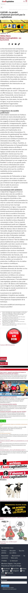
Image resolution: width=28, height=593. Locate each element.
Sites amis (14, 558)
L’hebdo (4, 561)
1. (0, 312)
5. (0, 321)
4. (0, 319)
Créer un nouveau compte (8, 587)
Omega (18, 566)
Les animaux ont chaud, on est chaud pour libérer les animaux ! (14, 500)
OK (1, 7)
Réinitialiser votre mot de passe (9, 589)
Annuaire (13, 551)
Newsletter (4, 556)
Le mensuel (14, 561)
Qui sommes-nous (7, 548)
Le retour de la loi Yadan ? (5, 433)
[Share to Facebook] (9, 44)
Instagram (15, 571)
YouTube (16, 568)
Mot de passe (4, 580)
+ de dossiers (3, 543)
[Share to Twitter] (12, 44)
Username (3, 575)
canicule (2, 448)
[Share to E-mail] (15, 44)
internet (1, 366)
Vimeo (24, 568)
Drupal (12, 566)
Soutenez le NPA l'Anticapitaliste (7, 345)
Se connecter (5, 585)
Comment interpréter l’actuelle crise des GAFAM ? (13, 411)
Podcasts (10, 573)
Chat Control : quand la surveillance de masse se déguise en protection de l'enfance (13, 373)
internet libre (2, 369)
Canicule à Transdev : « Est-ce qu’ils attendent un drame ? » (13, 450)
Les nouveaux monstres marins (8, 404)
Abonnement (16, 556)
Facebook (6, 568)
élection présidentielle (5, 439)
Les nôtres (12, 553)
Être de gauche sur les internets (8, 396)
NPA (1, 422)
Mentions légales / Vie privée (11, 563)
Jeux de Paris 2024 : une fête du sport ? (8, 541)
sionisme (2, 431)
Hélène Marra (3, 361)
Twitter (6, 571)
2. (0, 314)
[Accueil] (7, 1)
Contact (3, 551)
